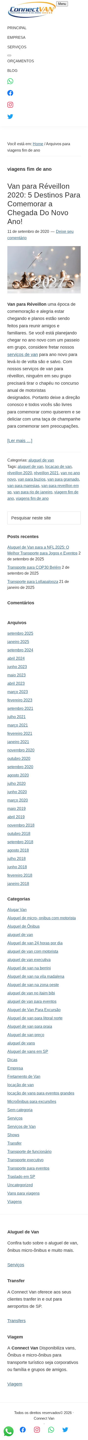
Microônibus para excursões (31, 1101)
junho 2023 (17, 667)
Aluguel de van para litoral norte (35, 1018)
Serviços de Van (21, 1126)
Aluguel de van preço (25, 1035)
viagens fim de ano (32, 498)
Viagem (14, 1384)
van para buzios (31, 479)
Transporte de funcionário (29, 1151)
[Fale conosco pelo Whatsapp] (51, 1429)
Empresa (15, 1068)
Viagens (14, 1202)
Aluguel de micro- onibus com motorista (41, 918)
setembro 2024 (20, 650)
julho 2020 (16, 783)
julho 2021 (16, 717)
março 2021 (17, 725)
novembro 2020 (20, 750)
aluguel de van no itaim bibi (31, 993)
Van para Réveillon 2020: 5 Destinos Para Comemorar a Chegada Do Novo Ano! (43, 203)
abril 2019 (16, 817)
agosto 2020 (18, 775)
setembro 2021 (20, 708)
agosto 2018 (18, 850)
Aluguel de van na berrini (29, 968)
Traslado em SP (21, 1177)
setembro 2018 (20, 842)
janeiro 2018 (18, 884)
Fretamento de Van (23, 1076)
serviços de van (22, 354)
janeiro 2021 (18, 742)
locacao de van (58, 466)
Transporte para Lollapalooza (32, 582)
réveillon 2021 (46, 473)
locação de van (20, 1085)
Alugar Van (17, 910)
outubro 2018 (18, 834)
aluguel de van (41, 460)
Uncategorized (20, 1185)
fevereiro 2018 (19, 875)
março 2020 (17, 800)
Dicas (12, 1060)
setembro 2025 (20, 633)
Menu (62, 4)
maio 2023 (16, 675)
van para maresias (23, 486)
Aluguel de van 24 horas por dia (35, 943)
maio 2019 (16, 808)
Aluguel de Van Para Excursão (34, 1010)
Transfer (14, 1143)
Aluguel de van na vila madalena (35, 976)
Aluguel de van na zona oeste (33, 985)
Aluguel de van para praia (29, 1026)
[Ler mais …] (19, 441)
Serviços (14, 1118)
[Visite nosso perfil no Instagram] (37, 1429)
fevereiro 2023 (19, 700)
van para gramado (63, 479)
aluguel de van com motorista (32, 951)
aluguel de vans (21, 1043)
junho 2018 (17, 867)
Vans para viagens (23, 1193)
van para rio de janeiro (32, 492)
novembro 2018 (20, 825)
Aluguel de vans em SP (27, 1051)
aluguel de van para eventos (31, 1001)
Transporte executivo (25, 1160)
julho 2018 (16, 859)
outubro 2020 (18, 758)
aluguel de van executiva (29, 960)
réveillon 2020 (19, 473)
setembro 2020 (20, 767)
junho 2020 (17, 792)
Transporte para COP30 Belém (34, 567)
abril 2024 (16, 658)
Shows (13, 1135)
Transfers (16, 1320)
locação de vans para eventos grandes (40, 1093)
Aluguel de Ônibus (23, 926)
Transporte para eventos (28, 1168)
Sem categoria (20, 1110)
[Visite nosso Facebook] (23, 1429)
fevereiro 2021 (19, 733)
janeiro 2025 (18, 642)
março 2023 (17, 692)
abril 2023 (16, 683)
